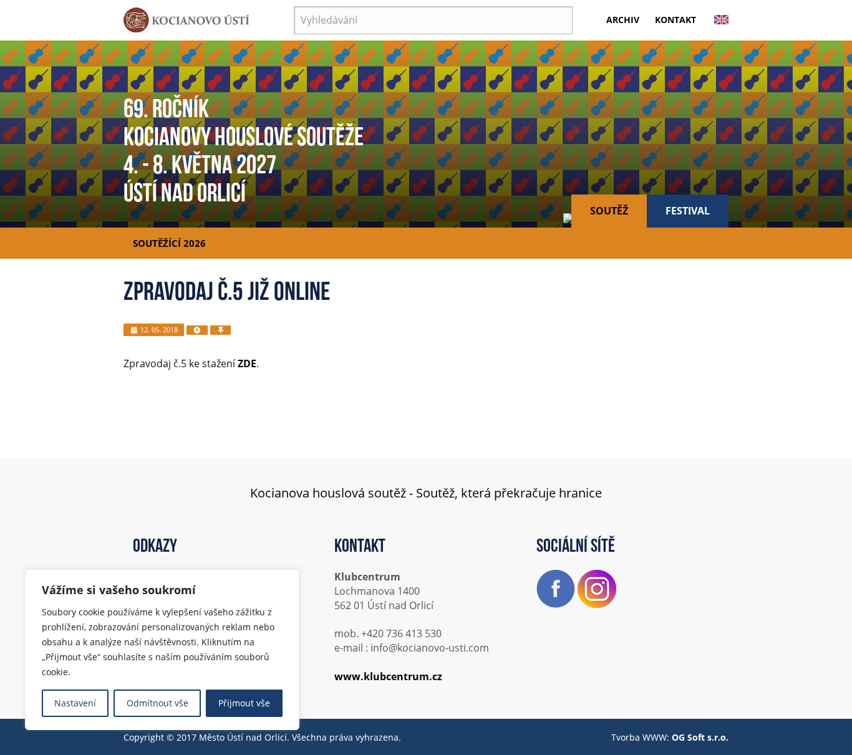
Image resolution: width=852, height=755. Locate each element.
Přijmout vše (244, 703)
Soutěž (609, 211)
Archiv (622, 20)
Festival (688, 211)
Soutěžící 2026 (169, 243)
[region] (162, 649)
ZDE (247, 363)
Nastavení (75, 703)
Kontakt (675, 20)
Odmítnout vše (157, 703)
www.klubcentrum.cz (388, 676)
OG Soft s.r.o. (700, 737)
